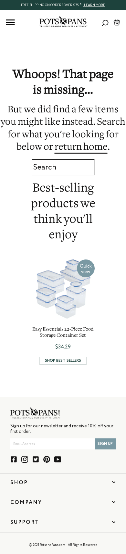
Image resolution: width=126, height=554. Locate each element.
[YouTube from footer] (57, 459)
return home (81, 147)
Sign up (105, 444)
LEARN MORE (94, 5)
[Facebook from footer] (13, 459)
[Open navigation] (10, 22)
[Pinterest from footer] (46, 459)
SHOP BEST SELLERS (63, 361)
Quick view (86, 269)
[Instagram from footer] (24, 459)
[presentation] (63, 5)
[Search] (105, 22)
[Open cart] (116, 22)
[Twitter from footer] (35, 459)
